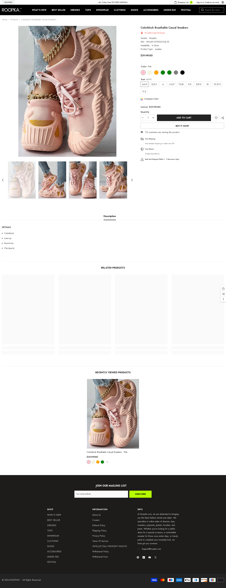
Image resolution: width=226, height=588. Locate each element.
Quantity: (145, 112)
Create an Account (212, 2)
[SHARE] (221, 118)
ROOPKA (8, 2)
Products (14, 19)
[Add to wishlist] (216, 118)
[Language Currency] (222, 2)
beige (93, 462)
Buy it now (182, 125)
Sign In (199, 2)
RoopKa (152, 38)
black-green (102, 462)
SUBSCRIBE (140, 494)
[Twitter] (155, 557)
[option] (67, 91)
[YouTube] (150, 557)
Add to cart (183, 117)
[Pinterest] (138, 557)
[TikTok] (144, 557)
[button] (3, 180)
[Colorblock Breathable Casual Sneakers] (113, 414)
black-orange (98, 462)
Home (4, 19)
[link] (28, 347)
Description (110, 216)
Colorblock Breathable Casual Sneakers (107, 452)
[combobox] (211, 10)
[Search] (211, 10)
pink (89, 462)
